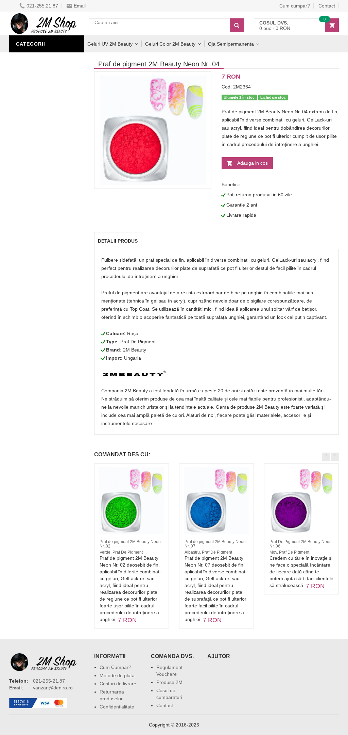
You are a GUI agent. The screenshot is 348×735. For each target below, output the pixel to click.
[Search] (237, 25)
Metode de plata (117, 675)
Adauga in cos (252, 163)
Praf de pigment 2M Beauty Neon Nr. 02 (130, 544)
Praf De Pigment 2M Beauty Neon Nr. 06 (300, 544)
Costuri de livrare (118, 683)
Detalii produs (118, 241)
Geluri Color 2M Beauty (170, 44)
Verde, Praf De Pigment (121, 552)
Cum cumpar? (294, 6)
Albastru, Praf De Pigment (208, 552)
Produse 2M (169, 682)
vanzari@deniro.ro (53, 687)
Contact (164, 705)
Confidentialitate (117, 706)
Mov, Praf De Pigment (289, 552)
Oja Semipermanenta (231, 44)
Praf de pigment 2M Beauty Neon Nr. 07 (215, 544)
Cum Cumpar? (115, 667)
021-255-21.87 (49, 681)
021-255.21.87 (42, 6)
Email (80, 6)
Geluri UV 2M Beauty (110, 44)
